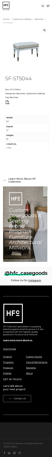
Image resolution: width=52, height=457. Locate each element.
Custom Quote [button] (34, 357)
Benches (39, 19)
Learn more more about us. (18, 340)
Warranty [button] (31, 368)
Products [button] (8, 368)
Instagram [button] (34, 280)
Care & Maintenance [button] (36, 362)
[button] (48, 6)
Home (6, 19)
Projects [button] (7, 357)
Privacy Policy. (10, 446)
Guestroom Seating (22, 19)
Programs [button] (8, 362)
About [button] (29, 373)
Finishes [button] (7, 373)
